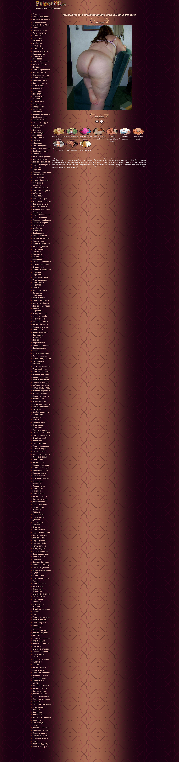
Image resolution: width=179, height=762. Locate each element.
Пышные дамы (39, 422)
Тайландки (37, 662)
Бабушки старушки (41, 385)
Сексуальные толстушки (38, 98)
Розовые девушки (40, 247)
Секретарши (38, 36)
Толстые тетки (39, 530)
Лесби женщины (40, 393)
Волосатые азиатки (41, 686)
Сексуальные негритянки (38, 426)
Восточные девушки (41, 744)
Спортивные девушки (38, 523)
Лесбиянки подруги (41, 412)
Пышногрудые (39, 486)
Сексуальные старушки (38, 250)
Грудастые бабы (40, 504)
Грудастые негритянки (37, 168)
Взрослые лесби (40, 457)
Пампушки (37, 409)
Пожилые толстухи (41, 478)
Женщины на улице (41, 565)
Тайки (35, 741)
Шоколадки (37, 254)
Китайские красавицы (42, 704)
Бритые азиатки (39, 691)
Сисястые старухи (40, 122)
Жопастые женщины (41, 345)
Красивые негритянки (42, 172)
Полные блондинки (41, 17)
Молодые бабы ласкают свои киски (85, 149)
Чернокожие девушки (42, 156)
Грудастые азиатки (41, 696)
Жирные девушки (40, 470)
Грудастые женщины (41, 215)
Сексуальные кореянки (38, 708)
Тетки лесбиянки (40, 369)
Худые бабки (38, 138)
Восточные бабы (40, 715)
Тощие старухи (39, 451)
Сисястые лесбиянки (42, 262)
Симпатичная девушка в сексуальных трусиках (58, 138)
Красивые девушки (41, 567)
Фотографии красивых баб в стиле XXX (72, 149)
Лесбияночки (38, 399)
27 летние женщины (41, 638)
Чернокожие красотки (42, 201)
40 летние (37, 28)
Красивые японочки (41, 652)
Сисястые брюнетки (41, 433)
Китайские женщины (41, 699)
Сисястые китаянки (41, 659)
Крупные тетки (39, 597)
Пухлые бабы (38, 86)
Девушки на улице (40, 633)
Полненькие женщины (38, 482)
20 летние (37, 559)
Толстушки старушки (41, 435)
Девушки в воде (39, 538)
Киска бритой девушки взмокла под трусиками (125, 138)
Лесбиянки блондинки (37, 229)
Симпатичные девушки (38, 518)
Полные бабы (38, 515)
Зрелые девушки (40, 620)
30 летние (37, 46)
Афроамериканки (40, 332)
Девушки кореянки (40, 728)
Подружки (37, 512)
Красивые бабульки (41, 25)
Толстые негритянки (41, 617)
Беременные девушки (38, 126)
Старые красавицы (41, 264)
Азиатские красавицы (42, 673)
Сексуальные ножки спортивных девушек (72, 137)
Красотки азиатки (40, 733)
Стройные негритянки (37, 273)
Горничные (37, 212)
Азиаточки (37, 720)
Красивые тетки (39, 120)
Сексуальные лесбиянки (38, 58)
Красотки (36, 140)
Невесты (36, 351)
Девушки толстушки (41, 306)
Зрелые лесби (39, 298)
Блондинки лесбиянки (37, 111)
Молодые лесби (40, 313)
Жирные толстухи (40, 473)
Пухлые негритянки (41, 238)
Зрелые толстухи (40, 496)
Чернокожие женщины (38, 336)
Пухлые (36, 420)
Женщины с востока (41, 644)
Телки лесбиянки (40, 443)
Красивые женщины (41, 594)
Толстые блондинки (41, 190)
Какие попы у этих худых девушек (58, 149)
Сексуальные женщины (38, 600)
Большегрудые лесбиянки (39, 134)
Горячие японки (39, 678)
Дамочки (36, 635)
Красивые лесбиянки (42, 220)
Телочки (36, 612)
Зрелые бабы (38, 460)
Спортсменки (38, 177)
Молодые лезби (39, 401)
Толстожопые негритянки (38, 284)
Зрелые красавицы (41, 327)
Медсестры (37, 88)
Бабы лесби (38, 196)
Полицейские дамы (41, 353)
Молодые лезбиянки (41, 404)
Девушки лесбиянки (41, 162)
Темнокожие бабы (40, 277)
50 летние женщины (41, 382)
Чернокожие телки (40, 204)
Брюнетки (37, 154)
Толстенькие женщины (38, 490)
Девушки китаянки (40, 675)
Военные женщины (41, 374)
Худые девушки (39, 541)
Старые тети (38, 49)
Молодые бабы (39, 546)
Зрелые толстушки (41, 465)
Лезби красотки (39, 348)
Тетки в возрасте (40, 280)
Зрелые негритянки (41, 300)
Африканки (37, 143)
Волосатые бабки (40, 322)
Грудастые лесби (40, 217)
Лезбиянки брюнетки (41, 391)
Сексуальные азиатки (38, 682)
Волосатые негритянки (37, 294)
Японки (36, 665)
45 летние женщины (41, 468)
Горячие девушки (40, 630)
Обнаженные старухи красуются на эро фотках (85, 138)
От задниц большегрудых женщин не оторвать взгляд (112, 138)
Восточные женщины (42, 717)
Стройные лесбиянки (42, 270)
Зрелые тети (38, 330)
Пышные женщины (41, 78)
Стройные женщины (41, 609)
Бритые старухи (39, 72)
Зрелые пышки (39, 557)
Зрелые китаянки (40, 688)
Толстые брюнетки (41, 62)
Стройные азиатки (40, 738)
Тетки (35, 614)
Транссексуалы (39, 622)
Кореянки (37, 646)
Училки (36, 288)
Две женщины (39, 502)
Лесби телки (38, 441)
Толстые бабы (39, 494)
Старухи (36, 527)
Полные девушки (40, 356)
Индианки (37, 104)
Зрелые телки (38, 462)
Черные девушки (40, 159)
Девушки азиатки (40, 694)
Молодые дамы (39, 549)
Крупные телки (39, 476)
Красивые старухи (40, 223)
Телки (35, 581)
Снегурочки (37, 91)
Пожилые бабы (39, 22)
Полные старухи (40, 236)
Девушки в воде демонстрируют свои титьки (138, 138)
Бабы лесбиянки (40, 64)
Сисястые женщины (41, 366)
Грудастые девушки (41, 165)
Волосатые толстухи (41, 454)
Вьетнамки (37, 712)
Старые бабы (38, 101)
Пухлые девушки (40, 30)
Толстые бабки (39, 319)
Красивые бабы (39, 543)
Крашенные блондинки (38, 590)
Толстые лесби (39, 584)
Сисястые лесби (40, 316)
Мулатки (36, 573)
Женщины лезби (40, 80)
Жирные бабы (39, 343)
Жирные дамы (39, 54)
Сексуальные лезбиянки (38, 362)
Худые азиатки (39, 641)
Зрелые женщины (40, 377)
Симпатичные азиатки (38, 655)
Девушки (36, 340)
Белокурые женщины (42, 148)
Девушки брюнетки (41, 562)
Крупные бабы (39, 225)
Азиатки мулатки (40, 670)
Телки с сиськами (40, 430)
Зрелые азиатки (39, 667)
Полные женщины (40, 551)
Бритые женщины (40, 499)
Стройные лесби (40, 438)
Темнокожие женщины (38, 184)
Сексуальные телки (41, 578)
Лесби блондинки (40, 151)
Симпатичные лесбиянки (38, 258)
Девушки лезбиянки (41, 114)
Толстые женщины (41, 446)
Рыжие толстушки (40, 33)
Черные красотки (40, 207)
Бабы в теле (38, 586)
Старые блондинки (41, 180)
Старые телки (38, 267)
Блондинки (37, 130)
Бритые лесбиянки (41, 303)
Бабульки (37, 193)
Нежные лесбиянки (41, 407)
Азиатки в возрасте (41, 747)
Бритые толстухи (40, 199)
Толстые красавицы (41, 70)
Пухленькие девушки (42, 359)
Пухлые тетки (38, 241)
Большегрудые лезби (42, 388)
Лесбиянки (37, 43)
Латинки (36, 67)
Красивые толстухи (41, 75)
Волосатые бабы (40, 290)
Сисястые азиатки (40, 736)
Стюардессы (38, 107)
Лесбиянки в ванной (41, 19)
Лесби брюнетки (40, 117)
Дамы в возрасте (40, 83)
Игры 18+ (37, 14)
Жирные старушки (40, 51)
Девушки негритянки (41, 209)
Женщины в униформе (38, 626)
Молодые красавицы (42, 570)
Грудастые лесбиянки (37, 39)
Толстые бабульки (40, 188)
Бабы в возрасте (40, 146)
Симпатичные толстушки (38, 605)
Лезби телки (38, 94)
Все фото (99, 22)
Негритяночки (38, 175)
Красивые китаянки (41, 649)
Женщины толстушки (42, 396)
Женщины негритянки (37, 310)
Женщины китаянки (41, 730)
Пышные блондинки (41, 244)
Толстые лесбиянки (41, 372)
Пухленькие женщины (38, 416)
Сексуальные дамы (41, 554)
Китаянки (36, 702)
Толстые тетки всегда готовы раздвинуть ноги (99, 138)
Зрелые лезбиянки (41, 380)
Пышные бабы (39, 576)
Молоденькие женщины (38, 508)
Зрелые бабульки (40, 324)
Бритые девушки (40, 535)
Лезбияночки (38, 233)
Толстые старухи (40, 449)
